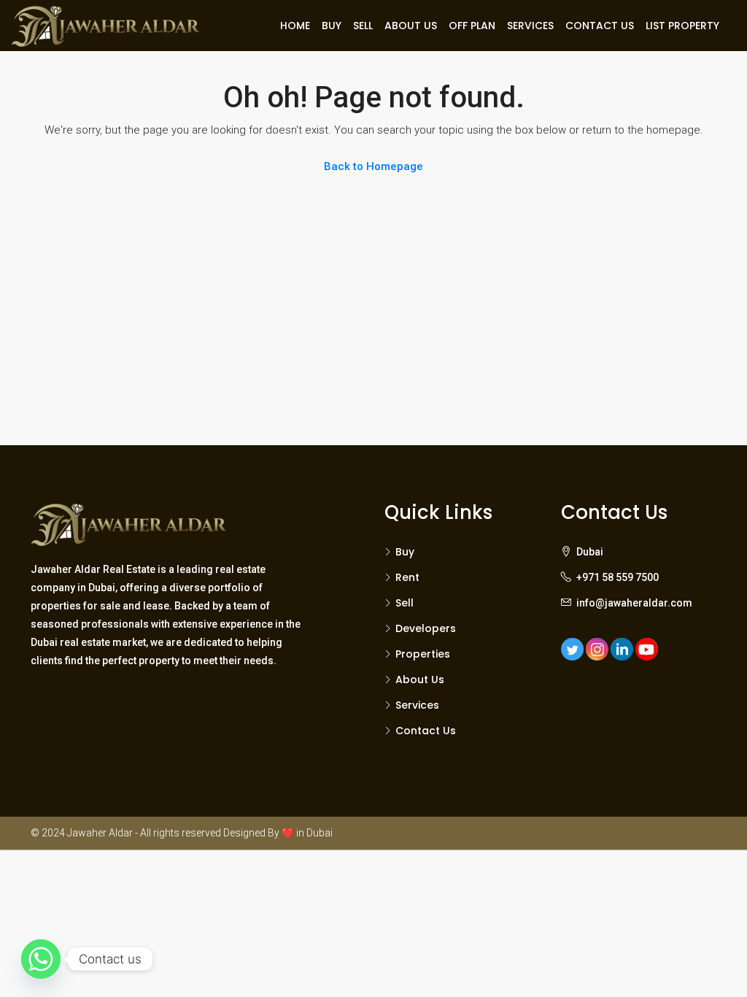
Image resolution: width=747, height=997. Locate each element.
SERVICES (530, 25)
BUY (331, 25)
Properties (422, 654)
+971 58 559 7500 (617, 577)
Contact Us (425, 730)
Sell (404, 603)
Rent (407, 577)
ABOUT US (410, 25)
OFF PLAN (472, 25)
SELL (363, 25)
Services (417, 705)
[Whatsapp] (41, 959)
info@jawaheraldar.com (634, 603)
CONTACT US (599, 25)
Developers (425, 628)
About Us (419, 679)
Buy (404, 551)
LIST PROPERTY (682, 25)
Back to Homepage (373, 166)
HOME (295, 25)
